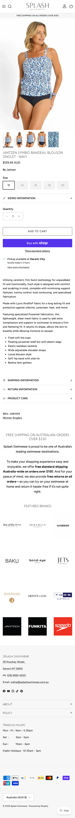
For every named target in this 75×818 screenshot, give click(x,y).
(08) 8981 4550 (17, 675)
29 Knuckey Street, (14, 661)
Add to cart (37, 231)
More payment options (37, 251)
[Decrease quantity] (6, 216)
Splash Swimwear (19, 806)
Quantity (8, 209)
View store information (18, 267)
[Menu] (4, 6)
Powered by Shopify (38, 806)
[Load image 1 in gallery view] (37, 74)
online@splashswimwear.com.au (30, 682)
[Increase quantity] (20, 216)
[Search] (11, 6)
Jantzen (11, 169)
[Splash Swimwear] (37, 6)
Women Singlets (12, 417)
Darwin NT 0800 (13, 668)
